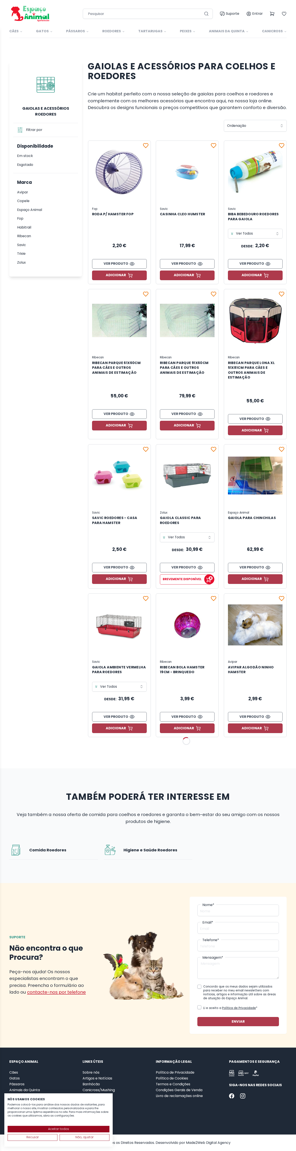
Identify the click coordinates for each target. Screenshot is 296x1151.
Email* (207, 922)
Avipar (22, 192)
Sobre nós (91, 1072)
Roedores (111, 31)
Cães (14, 31)
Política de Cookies (172, 1078)
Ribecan (24, 236)
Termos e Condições (173, 1084)
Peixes (186, 31)
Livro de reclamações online (179, 1096)
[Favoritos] (146, 146)
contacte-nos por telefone (56, 992)
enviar (238, 1021)
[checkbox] (199, 987)
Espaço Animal (29, 209)
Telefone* (210, 940)
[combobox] (255, 126)
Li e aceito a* (230, 1008)
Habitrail (24, 227)
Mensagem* (212, 957)
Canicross (272, 31)
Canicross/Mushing (99, 1090)
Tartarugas (150, 31)
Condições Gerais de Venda (179, 1090)
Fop (20, 218)
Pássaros (75, 31)
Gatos (42, 31)
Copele (23, 201)
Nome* (208, 905)
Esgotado (25, 164)
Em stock (25, 155)
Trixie (21, 253)
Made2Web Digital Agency (208, 1142)
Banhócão (91, 1084)
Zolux (21, 262)
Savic (21, 245)
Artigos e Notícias (97, 1078)
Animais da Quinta (227, 31)
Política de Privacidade (239, 1008)
